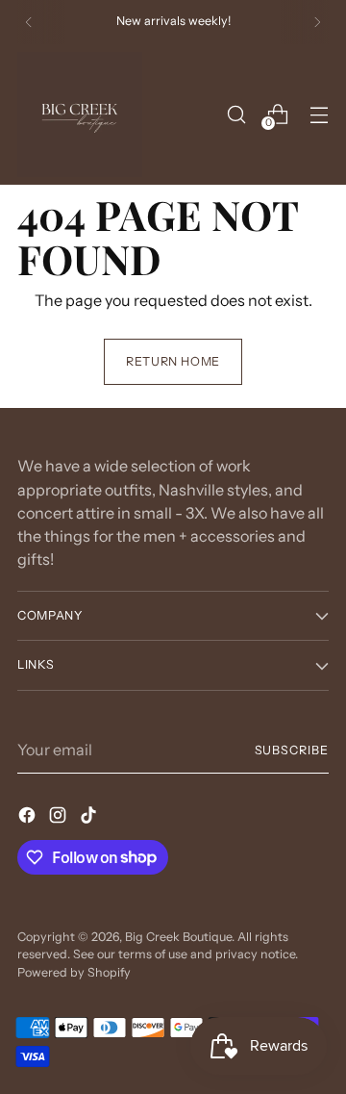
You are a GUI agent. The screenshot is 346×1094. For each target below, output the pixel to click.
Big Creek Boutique (178, 936)
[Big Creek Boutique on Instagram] (59, 817)
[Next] (317, 22)
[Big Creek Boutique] (79, 114)
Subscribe (292, 750)
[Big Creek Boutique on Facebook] (28, 817)
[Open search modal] (236, 114)
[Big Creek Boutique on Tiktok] (90, 817)
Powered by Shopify (74, 972)
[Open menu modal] (318, 114)
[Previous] (29, 22)
